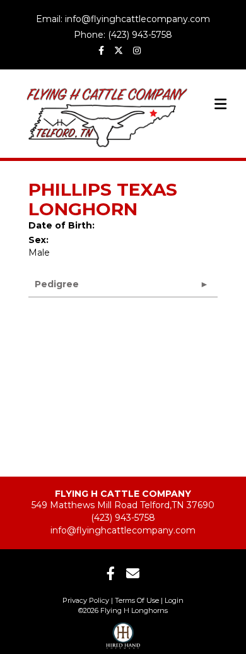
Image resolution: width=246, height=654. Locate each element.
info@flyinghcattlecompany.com (123, 530)
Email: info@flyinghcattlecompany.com (123, 19)
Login (174, 600)
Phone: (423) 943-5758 (123, 34)
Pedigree (57, 284)
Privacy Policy (85, 600)
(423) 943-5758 (123, 517)
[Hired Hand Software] (123, 631)
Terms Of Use (137, 600)
